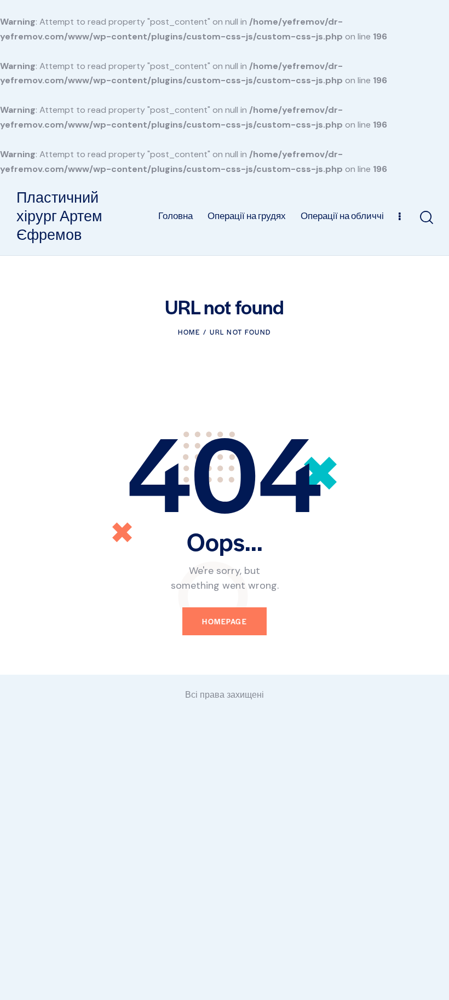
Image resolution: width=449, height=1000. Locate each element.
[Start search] (426, 217)
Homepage (224, 621)
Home (189, 332)
